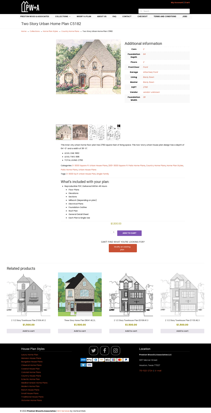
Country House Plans (31, 375)
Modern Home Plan (30, 386)
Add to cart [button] (29, 331)
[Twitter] (93, 350)
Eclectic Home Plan (30, 379)
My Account (177, 2)
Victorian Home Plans (31, 400)
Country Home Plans (70, 31)
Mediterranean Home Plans (34, 382)
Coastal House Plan (30, 368)
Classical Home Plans (31, 365)
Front (145, 67)
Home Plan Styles (50, 31)
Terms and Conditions (165, 16)
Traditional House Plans (32, 396)
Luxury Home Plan (29, 354)
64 (144, 54)
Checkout (142, 16)
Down (151, 77)
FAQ (114, 16)
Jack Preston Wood (30, 6)
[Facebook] (104, 350)
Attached (147, 72)
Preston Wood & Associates (34, 16)
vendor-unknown (151, 92)
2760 (145, 87)
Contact (126, 16)
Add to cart (129, 233)
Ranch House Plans (30, 389)
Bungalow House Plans (31, 361)
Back (145, 77)
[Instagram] (115, 350)
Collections (61, 16)
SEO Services (63, 411)
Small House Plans (29, 393)
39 (144, 97)
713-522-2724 (146, 370)
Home (23, 31)
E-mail (158, 370)
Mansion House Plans (31, 358)
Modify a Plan (84, 16)
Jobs (184, 16)
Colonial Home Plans (31, 372)
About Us (101, 16)
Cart (187, 2)
